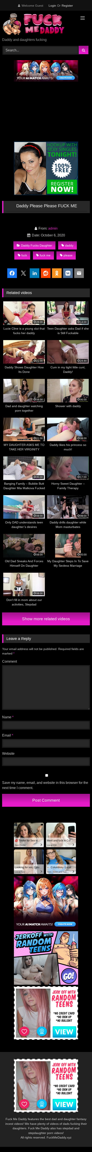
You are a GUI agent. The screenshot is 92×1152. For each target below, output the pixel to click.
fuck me (45, 255)
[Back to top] (78, 1139)
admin (53, 228)
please (68, 255)
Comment (9, 661)
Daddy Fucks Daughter (36, 245)
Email (7, 735)
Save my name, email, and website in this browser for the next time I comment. (45, 785)
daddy (69, 245)
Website (8, 753)
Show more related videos (46, 619)
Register (67, 5)
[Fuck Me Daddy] (37, 24)
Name (7, 717)
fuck (24, 255)
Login (52, 5)
